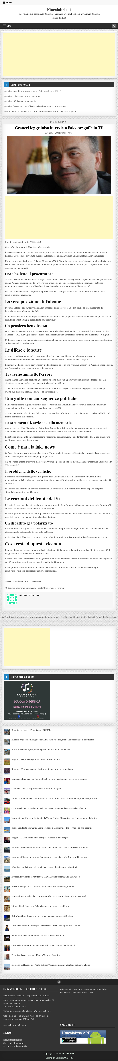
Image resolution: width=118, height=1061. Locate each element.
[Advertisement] (59, 54)
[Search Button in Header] (114, 26)
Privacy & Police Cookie (15, 1046)
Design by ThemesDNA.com (59, 1058)
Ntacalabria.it (59, 9)
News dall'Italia (59, 122)
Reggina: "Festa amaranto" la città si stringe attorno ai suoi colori (35, 106)
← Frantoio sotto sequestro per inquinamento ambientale (30, 617)
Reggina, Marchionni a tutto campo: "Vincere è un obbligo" (32, 91)
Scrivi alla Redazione (13, 1043)
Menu (9, 2)
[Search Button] (59, 982)
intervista (31, 588)
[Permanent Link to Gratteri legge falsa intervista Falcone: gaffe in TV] (59, 165)
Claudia (50, 133)
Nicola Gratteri (44, 588)
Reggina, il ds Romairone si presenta (22, 96)
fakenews (20, 588)
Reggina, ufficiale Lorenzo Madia (20, 101)
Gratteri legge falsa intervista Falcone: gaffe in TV (59, 127)
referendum (58, 588)
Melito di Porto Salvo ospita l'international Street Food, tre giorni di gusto (40, 111)
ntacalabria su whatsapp (15, 1025)
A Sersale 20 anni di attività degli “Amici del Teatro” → (89, 617)
